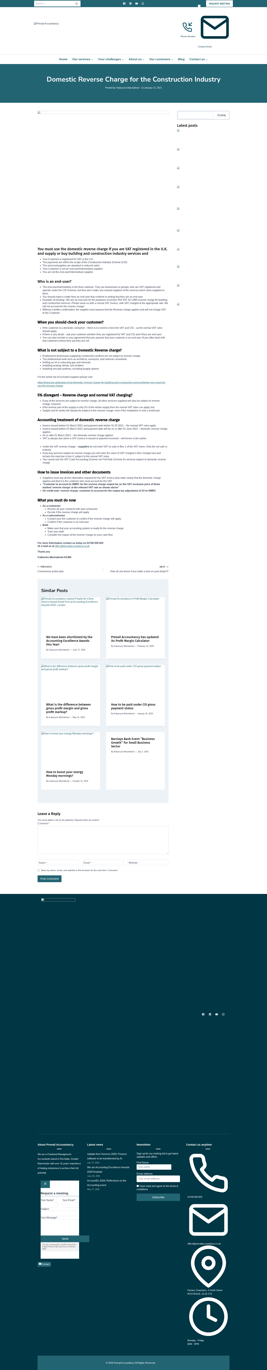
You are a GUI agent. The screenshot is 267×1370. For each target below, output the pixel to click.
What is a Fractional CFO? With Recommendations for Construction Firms (213, 233)
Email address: (145, 1173)
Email (87, 862)
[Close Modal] (45, 1184)
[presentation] (70, 613)
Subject (45, 1209)
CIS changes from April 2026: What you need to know (211, 288)
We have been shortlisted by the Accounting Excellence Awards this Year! (69, 640)
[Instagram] (142, 3)
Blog (181, 59)
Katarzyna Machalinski (128, 87)
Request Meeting (219, 3)
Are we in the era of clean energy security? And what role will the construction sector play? (213, 213)
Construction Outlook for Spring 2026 (211, 251)
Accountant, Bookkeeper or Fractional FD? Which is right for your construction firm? (213, 191)
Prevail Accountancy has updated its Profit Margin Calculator (135, 639)
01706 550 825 (194, 1197)
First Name (143, 1162)
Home (63, 59)
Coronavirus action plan (51, 569)
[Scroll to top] (260, 1352)
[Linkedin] (130, 3)
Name (43, 862)
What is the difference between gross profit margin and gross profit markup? (68, 708)
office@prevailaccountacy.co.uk (72, 546)
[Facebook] (124, 3)
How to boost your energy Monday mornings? (64, 774)
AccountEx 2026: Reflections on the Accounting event (208, 171)
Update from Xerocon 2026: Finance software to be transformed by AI (213, 133)
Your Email (68, 1200)
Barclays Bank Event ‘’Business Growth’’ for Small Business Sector (133, 742)
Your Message (49, 1217)
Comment (44, 823)
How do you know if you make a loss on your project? (139, 569)
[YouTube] (136, 3)
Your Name (47, 1200)
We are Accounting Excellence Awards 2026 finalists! (212, 152)
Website (133, 862)
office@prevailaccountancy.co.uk (204, 1243)
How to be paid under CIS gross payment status (133, 706)
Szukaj (221, 115)
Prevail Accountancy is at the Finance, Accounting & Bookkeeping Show (212, 269)
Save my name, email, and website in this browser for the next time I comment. (79, 870)
